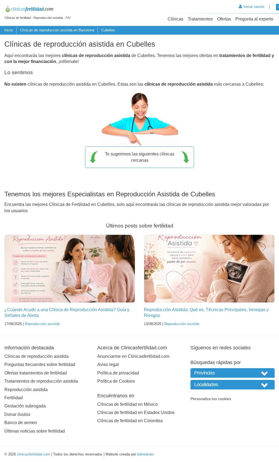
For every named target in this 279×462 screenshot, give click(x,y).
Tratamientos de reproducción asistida (41, 381)
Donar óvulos (17, 414)
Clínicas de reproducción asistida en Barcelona (57, 30)
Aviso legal (108, 364)
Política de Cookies (116, 381)
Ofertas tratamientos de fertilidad (35, 373)
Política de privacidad (118, 373)
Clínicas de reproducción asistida (36, 356)
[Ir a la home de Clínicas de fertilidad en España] (37, 10)
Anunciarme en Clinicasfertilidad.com (133, 356)
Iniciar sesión (253, 7)
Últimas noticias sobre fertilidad (34, 431)
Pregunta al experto (254, 19)
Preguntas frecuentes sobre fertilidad (39, 364)
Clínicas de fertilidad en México (127, 404)
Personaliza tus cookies (210, 399)
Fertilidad (13, 397)
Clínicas (175, 19)
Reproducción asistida (42, 324)
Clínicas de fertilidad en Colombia (130, 420)
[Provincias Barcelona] (232, 373)
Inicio (8, 30)
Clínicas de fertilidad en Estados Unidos (136, 412)
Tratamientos (200, 19)
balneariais (145, 454)
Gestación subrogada (25, 406)
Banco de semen (20, 422)
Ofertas (224, 19)
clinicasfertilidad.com (33, 454)
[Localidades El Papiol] (232, 384)
